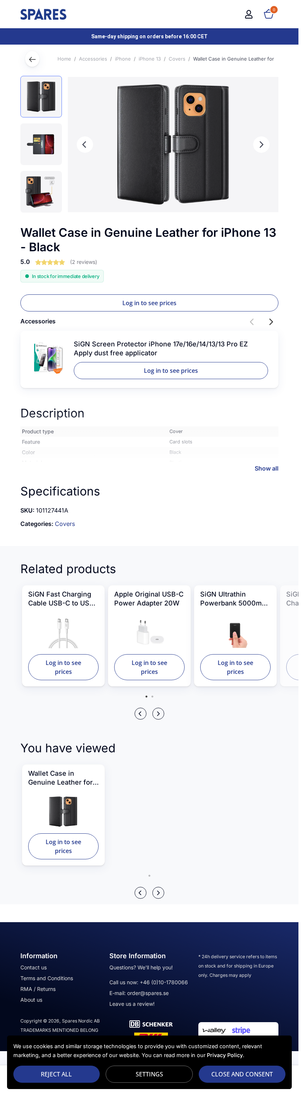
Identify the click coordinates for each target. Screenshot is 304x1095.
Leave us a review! (132, 1004)
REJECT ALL (56, 1074)
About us (31, 1000)
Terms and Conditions (46, 978)
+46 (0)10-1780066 (164, 982)
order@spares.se (148, 993)
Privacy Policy (225, 1055)
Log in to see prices (149, 303)
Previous (85, 144)
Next (261, 144)
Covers (65, 523)
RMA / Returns (38, 989)
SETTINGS (149, 1074)
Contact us (33, 967)
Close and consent (242, 1074)
